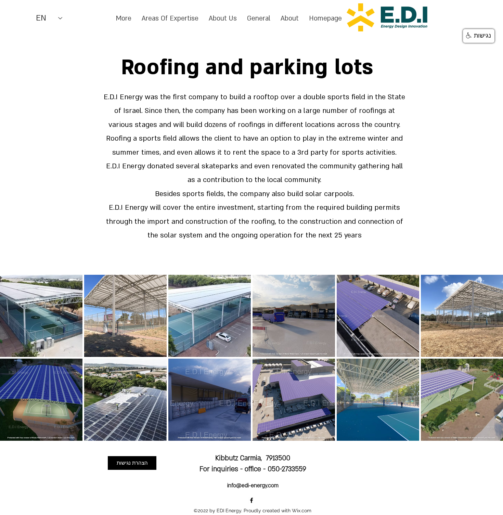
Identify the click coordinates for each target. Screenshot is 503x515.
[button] (478, 36)
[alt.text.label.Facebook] (251, 500)
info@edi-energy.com (253, 485)
